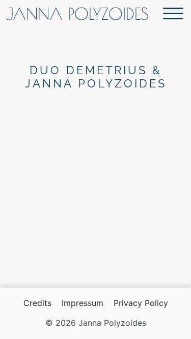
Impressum (82, 303)
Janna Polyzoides (77, 13)
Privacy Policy (141, 303)
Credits (37, 303)
